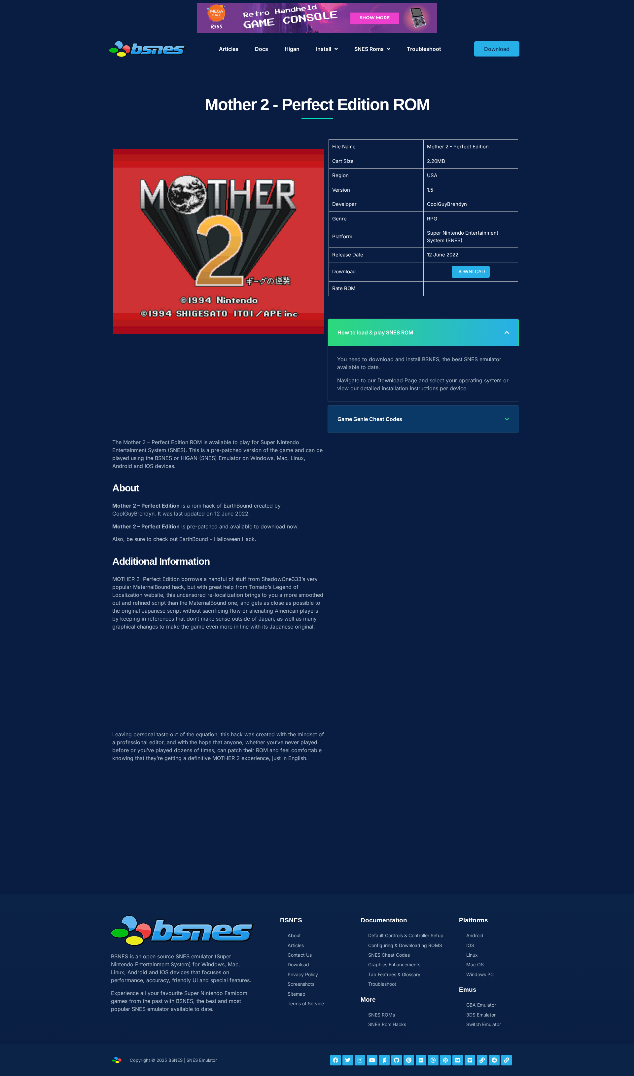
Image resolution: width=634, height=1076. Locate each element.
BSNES (163, 458)
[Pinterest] (409, 1060)
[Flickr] (421, 1060)
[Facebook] (335, 1060)
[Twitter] (347, 1060)
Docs (261, 49)
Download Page (397, 380)
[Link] (482, 1060)
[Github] (396, 1060)
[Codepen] (445, 1060)
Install (323, 49)
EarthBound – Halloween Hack (217, 539)
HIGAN (189, 458)
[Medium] (457, 1060)
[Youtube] (372, 1060)
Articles (228, 49)
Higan (292, 49)
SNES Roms (369, 49)
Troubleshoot (424, 49)
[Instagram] (360, 1060)
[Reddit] (494, 1060)
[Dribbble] (433, 1060)
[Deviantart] (384, 1060)
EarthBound (238, 505)
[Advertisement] (218, 382)
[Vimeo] (470, 1060)
